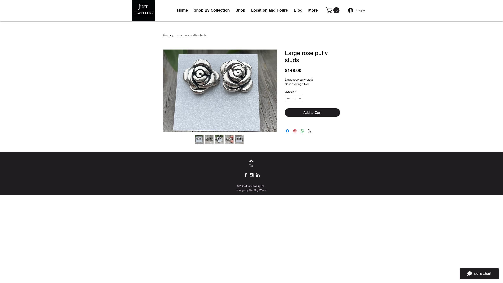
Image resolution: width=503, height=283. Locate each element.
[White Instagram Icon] (251, 175)
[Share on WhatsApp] (302, 131)
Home (167, 35)
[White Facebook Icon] (245, 175)
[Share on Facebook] (287, 131)
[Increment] (300, 98)
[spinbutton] (294, 98)
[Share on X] (309, 131)
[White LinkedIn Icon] (257, 175)
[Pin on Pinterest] (295, 131)
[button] (240, 10)
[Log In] (350, 10)
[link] (333, 10)
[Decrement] (287, 98)
